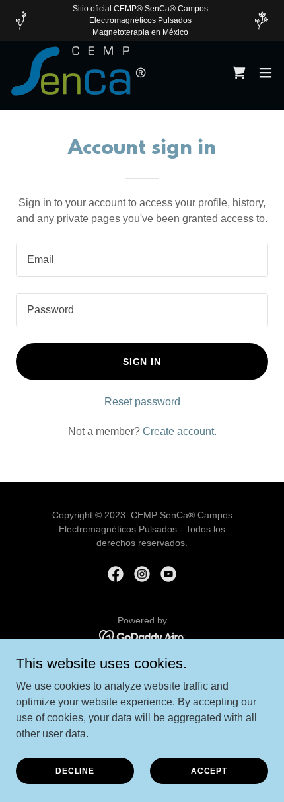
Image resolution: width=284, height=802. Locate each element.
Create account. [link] (180, 431)
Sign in (142, 361)
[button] (265, 73)
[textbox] (142, 260)
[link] (81, 72)
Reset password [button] (142, 401)
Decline (74, 770)
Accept (209, 770)
